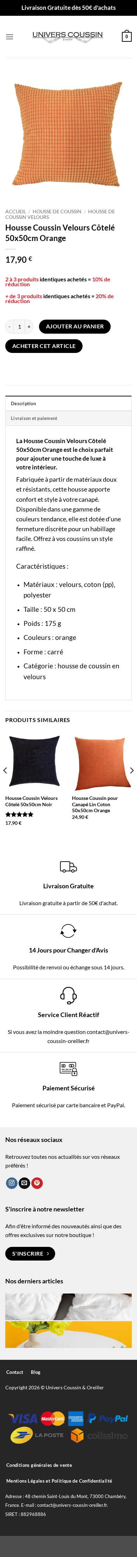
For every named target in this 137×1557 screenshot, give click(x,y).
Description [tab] (23, 403)
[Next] (131, 784)
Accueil (15, 211)
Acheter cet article (44, 346)
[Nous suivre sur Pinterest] (37, 1183)
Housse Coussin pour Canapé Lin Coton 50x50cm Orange (95, 804)
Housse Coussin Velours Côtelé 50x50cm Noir (31, 801)
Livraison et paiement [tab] (34, 418)
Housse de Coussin (57, 211)
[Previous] (5, 784)
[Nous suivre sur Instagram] (12, 1183)
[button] (9, 36)
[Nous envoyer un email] (24, 1183)
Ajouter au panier (75, 326)
